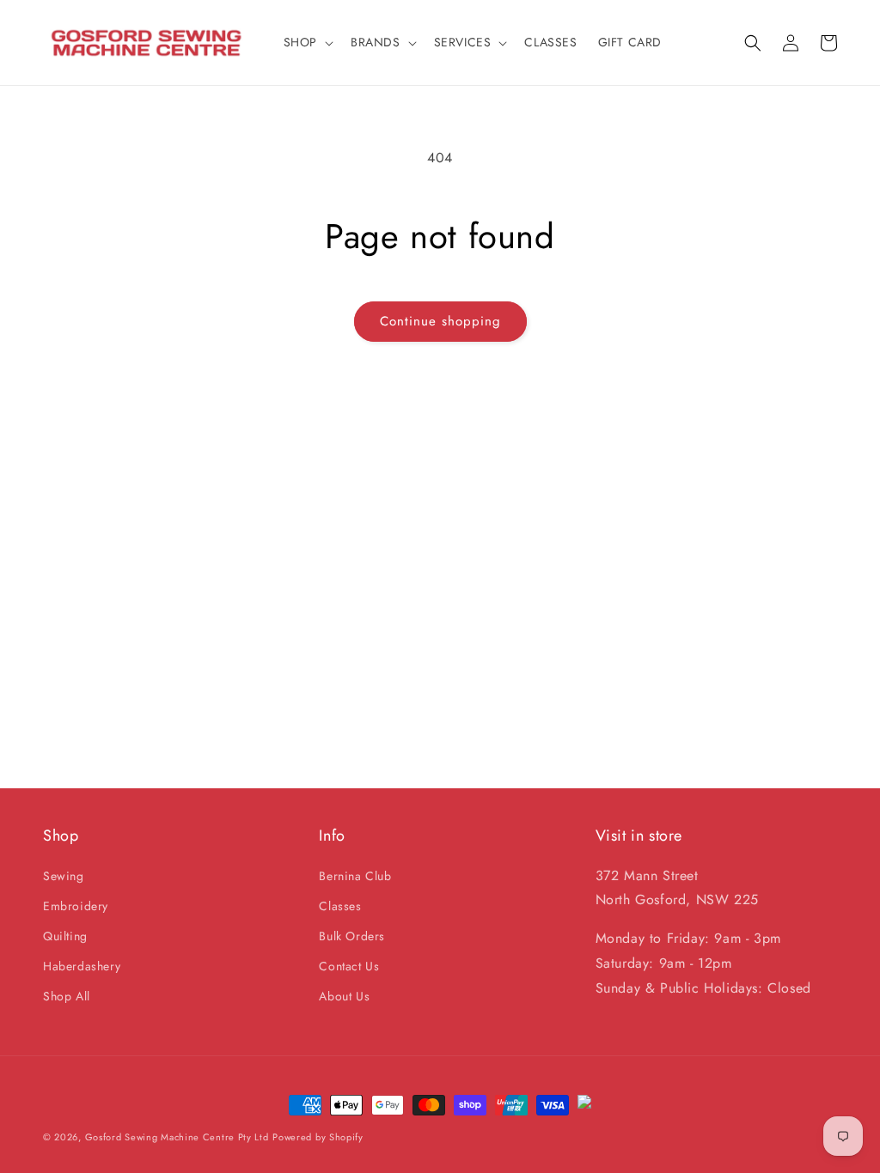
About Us (344, 996)
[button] (306, 42)
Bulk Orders (352, 936)
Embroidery (75, 906)
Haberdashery (81, 966)
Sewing (63, 875)
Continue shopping (440, 321)
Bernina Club (355, 875)
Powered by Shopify (318, 1137)
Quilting (65, 936)
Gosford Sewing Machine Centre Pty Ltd (177, 1137)
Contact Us (349, 966)
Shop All (66, 996)
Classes (340, 906)
